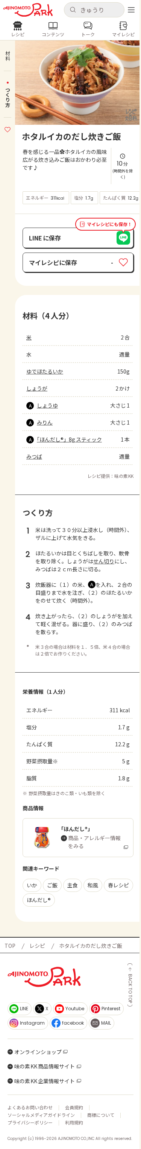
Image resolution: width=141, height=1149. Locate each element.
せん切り (103, 561)
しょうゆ (47, 405)
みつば (34, 456)
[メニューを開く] (131, 10)
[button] (94, 9)
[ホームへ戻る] (28, 10)
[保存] (7, 128)
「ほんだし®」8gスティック (69, 439)
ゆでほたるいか (44, 371)
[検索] (72, 10)
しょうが (36, 388)
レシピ (37, 945)
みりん (45, 422)
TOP (10, 945)
